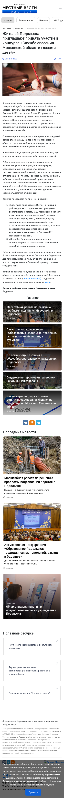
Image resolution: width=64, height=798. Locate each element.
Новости (7, 20)
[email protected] (32, 278)
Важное (43, 20)
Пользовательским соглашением (19, 781)
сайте (47, 281)
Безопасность (26, 20)
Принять (33, 792)
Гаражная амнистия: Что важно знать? (29, 693)
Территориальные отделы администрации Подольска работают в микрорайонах (29, 670)
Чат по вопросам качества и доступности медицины (30, 646)
